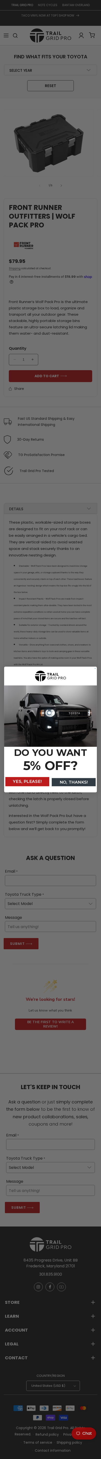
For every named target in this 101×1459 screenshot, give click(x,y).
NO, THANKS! (74, 782)
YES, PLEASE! (27, 781)
